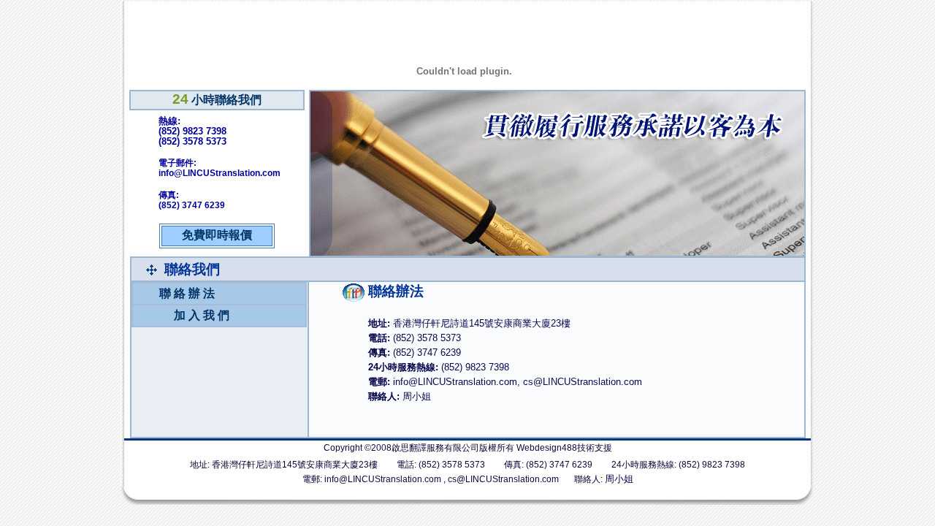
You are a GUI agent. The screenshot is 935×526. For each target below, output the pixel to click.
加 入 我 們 (201, 315)
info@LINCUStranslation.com (382, 479)
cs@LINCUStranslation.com (503, 479)
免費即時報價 (217, 235)
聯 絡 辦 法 (187, 293)
